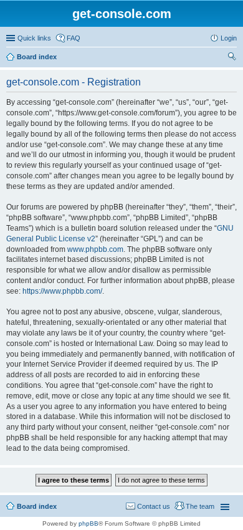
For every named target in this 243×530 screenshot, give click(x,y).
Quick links (34, 38)
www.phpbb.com (95, 249)
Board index (37, 56)
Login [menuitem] (229, 38)
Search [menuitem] (232, 58)
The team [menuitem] (200, 506)
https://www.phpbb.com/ (62, 291)
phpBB (88, 523)
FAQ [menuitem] (73, 38)
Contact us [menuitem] (153, 506)
